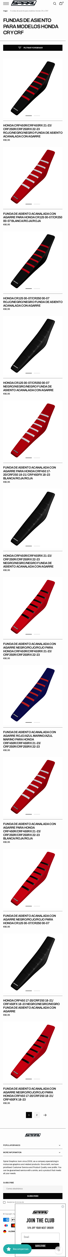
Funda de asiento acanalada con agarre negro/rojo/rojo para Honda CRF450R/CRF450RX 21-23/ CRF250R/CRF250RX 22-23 (29, 649)
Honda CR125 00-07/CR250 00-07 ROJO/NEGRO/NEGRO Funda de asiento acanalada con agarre (32, 302)
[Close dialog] (62, 1206)
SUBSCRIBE (40, 1246)
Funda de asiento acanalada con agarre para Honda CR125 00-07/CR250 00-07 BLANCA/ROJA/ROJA (32, 217)
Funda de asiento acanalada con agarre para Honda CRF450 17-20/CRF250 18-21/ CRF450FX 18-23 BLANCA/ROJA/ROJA (29, 473)
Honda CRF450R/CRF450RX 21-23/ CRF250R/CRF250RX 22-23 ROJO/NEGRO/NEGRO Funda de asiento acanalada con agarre (32, 131)
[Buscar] (54, 3)
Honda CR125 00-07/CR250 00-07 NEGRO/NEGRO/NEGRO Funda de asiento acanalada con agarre (28, 386)
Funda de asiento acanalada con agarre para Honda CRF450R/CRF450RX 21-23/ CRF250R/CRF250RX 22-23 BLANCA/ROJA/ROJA (29, 831)
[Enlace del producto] (32, 88)
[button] (6, 3)
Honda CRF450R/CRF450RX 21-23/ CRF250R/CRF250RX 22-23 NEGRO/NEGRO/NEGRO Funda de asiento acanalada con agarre (28, 561)
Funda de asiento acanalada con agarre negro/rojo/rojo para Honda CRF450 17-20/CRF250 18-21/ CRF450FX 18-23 (29, 1094)
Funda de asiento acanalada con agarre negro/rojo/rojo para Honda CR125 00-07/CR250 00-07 (29, 919)
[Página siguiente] (45, 1115)
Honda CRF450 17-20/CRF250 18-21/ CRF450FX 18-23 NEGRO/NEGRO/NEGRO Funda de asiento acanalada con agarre (31, 1006)
